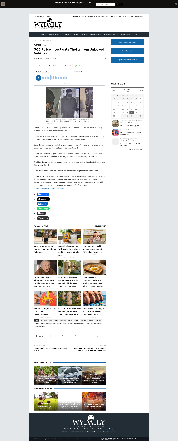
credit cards (43, 320)
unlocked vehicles (40, 326)
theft (87, 323)
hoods (56, 320)
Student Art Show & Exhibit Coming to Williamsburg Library (94, 406)
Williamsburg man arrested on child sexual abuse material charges (70, 380)
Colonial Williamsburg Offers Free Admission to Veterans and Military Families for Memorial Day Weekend (70, 405)
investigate (63, 320)
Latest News (42, 40)
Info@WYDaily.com (110, 432)
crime (50, 320)
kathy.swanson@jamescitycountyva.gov (51, 188)
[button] (136, 34)
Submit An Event (118, 84)
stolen (70, 323)
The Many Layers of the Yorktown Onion (45, 407)
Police (64, 323)
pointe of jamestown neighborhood (51, 323)
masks (37, 323)
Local (44, 45)
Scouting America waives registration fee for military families (45, 380)
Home (36, 40)
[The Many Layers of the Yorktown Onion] (46, 401)
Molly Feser (40, 58)
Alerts (49, 40)
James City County (73, 320)
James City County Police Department (91, 320)
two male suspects (96, 323)
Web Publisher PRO (85, 439)
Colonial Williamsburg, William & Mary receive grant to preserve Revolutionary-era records (94, 379)
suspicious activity (79, 323)
